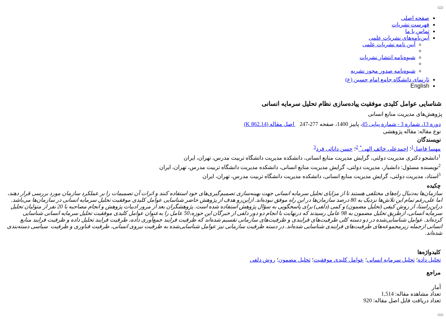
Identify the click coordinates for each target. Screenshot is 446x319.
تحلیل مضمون (294, 260)
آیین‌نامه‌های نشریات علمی (399, 38)
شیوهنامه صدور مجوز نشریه (383, 71)
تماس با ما (417, 31)
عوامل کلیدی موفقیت (339, 260)
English (419, 86)
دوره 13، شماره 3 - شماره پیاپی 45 (401, 124)
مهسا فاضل (427, 149)
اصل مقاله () (269, 124)
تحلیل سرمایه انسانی (391, 260)
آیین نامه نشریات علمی (388, 44)
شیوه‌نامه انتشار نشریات (387, 57)
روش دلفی (262, 260)
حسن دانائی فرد (334, 149)
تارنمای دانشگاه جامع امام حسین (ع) (387, 79)
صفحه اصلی (415, 18)
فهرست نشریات (410, 24)
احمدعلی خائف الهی (384, 149)
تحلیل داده (429, 260)
